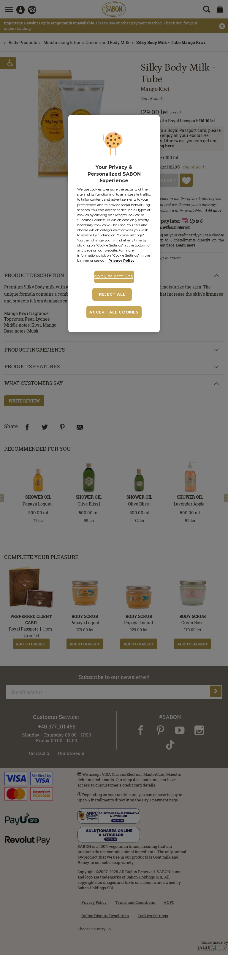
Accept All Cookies (113, 312)
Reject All (112, 294)
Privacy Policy (121, 260)
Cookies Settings (113, 276)
